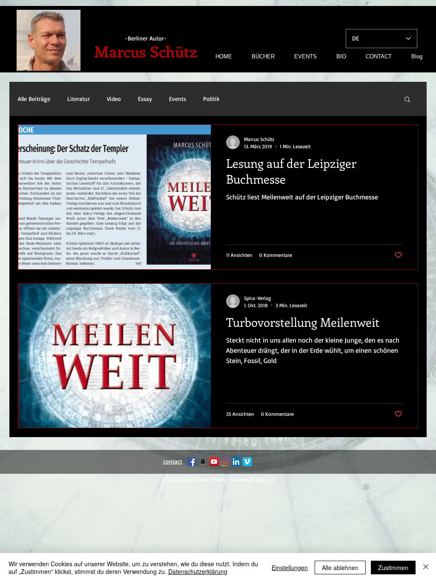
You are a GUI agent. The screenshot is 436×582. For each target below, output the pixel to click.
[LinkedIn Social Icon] (236, 461)
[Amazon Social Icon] (202, 461)
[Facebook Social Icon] (191, 461)
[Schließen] (426, 567)
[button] (407, 99)
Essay (145, 98)
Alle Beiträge (34, 98)
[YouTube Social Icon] (213, 461)
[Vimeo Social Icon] (247, 461)
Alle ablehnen (340, 567)
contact (172, 461)
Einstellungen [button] (290, 567)
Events (177, 98)
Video (114, 98)
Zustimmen (393, 567)
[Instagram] (225, 461)
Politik (211, 98)
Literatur (78, 98)
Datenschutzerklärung (197, 571)
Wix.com (266, 479)
